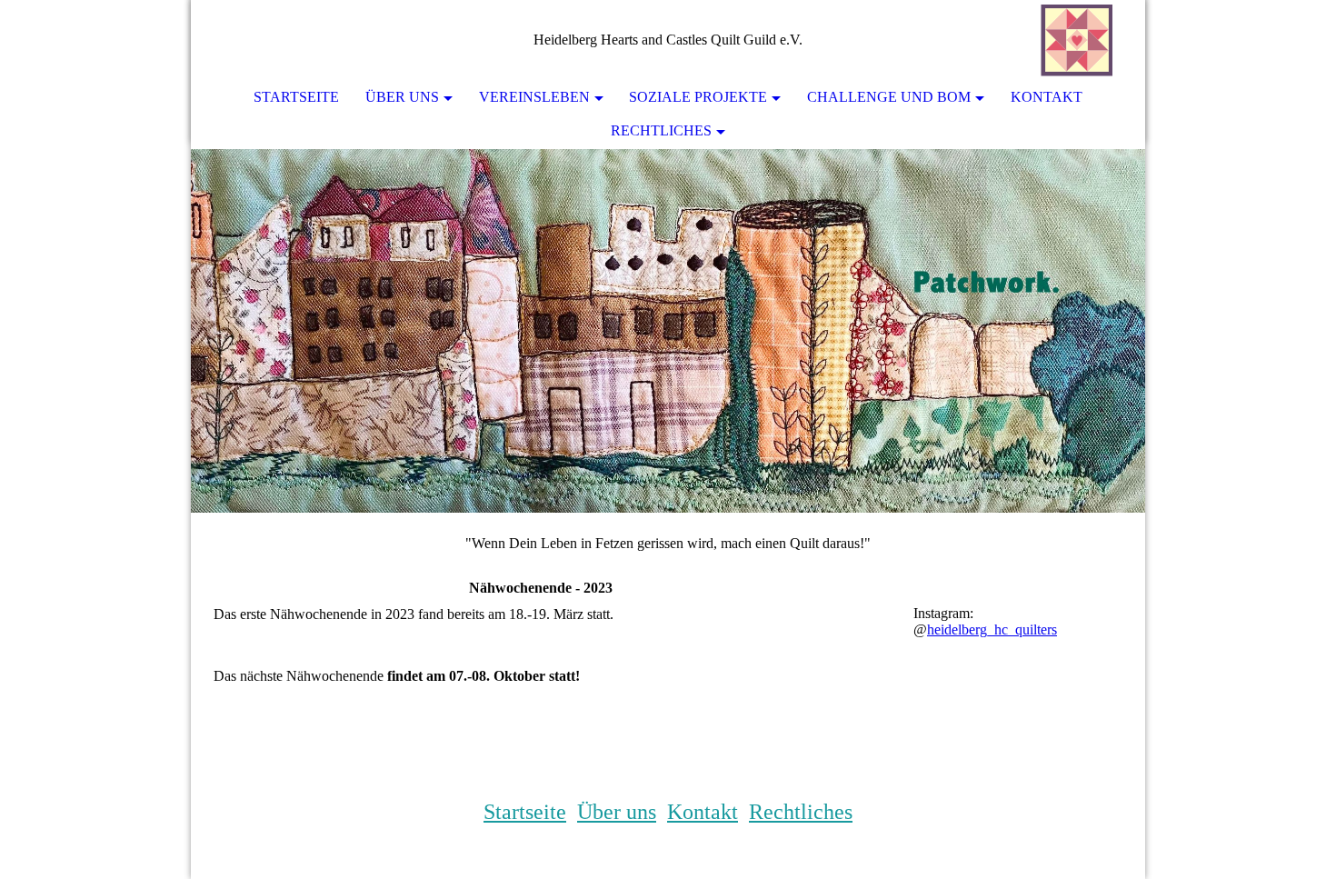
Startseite (296, 97)
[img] (1077, 41)
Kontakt (1046, 97)
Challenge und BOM (889, 97)
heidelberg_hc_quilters (992, 629)
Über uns (402, 97)
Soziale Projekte (698, 97)
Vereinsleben (534, 97)
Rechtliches (661, 130)
